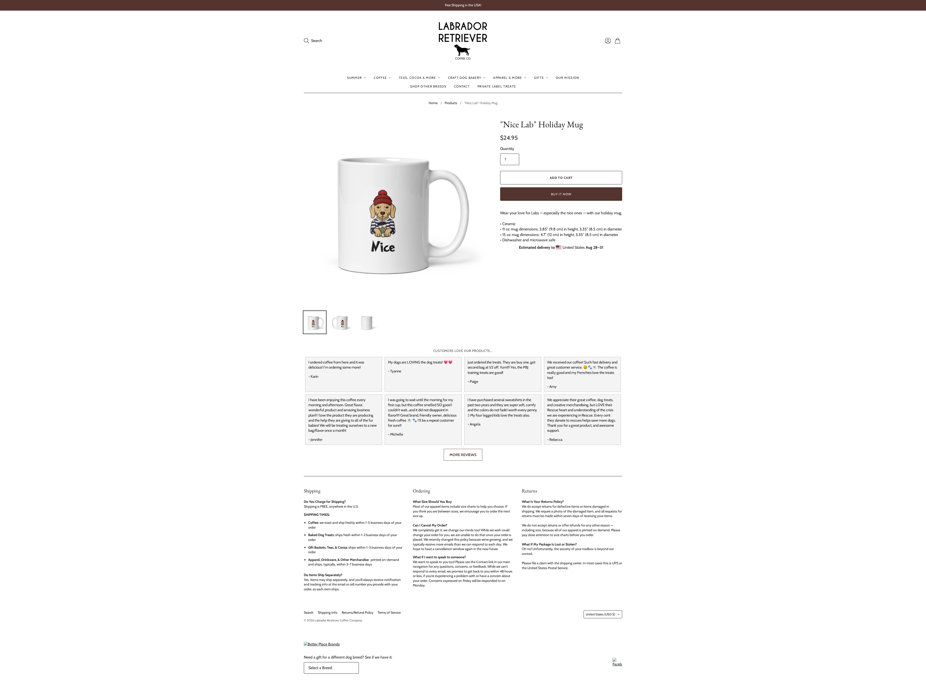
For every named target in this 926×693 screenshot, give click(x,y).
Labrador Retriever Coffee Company (338, 620)
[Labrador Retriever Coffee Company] (463, 41)
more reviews (463, 454)
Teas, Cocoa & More (417, 78)
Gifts (539, 78)
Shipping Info (327, 612)
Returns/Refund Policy (357, 612)
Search (308, 612)
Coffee (380, 78)
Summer (354, 78)
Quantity (507, 148)
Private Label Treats (496, 86)
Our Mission (567, 78)
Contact (462, 86)
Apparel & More (507, 78)
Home (433, 103)
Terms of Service (389, 612)
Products (451, 103)
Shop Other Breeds (428, 86)
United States (600, 614)
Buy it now (561, 194)
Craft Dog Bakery (464, 78)
